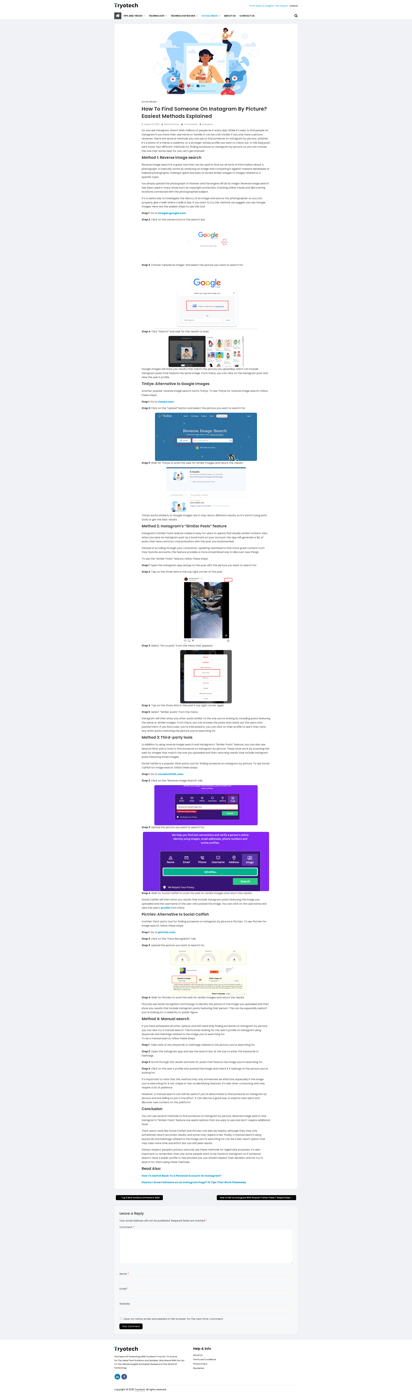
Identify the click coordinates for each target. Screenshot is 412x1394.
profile (165, 908)
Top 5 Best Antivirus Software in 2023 (139, 1197)
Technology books (183, 15)
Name (124, 1274)
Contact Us (247, 15)
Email (123, 1289)
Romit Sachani (172, 124)
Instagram (207, 124)
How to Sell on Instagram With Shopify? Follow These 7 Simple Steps (256, 1197)
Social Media (209, 15)
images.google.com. (172, 213)
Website (124, 1304)
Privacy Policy (200, 1363)
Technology (156, 15)
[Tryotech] (117, 15)
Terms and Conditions (204, 1359)
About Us (230, 15)
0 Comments (190, 124)
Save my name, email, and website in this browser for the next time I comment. (173, 1319)
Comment (126, 1227)
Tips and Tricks (132, 15)
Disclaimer (198, 1368)
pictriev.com (166, 932)
